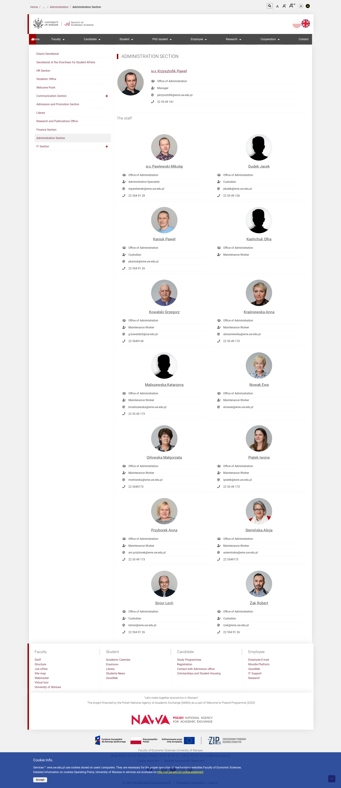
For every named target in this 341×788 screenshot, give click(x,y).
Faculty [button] (56, 39)
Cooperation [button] (268, 39)
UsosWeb (112, 678)
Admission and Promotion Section (57, 104)
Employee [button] (197, 39)
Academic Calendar (118, 659)
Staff (38, 659)
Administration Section (50, 138)
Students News (115, 673)
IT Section (42, 146)
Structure (40, 664)
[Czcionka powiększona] (284, 7)
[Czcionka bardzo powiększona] (292, 7)
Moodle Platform (258, 664)
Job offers (41, 669)
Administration (59, 7)
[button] (106, 96)
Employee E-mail (258, 659)
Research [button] (231, 39)
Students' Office (46, 79)
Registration (184, 664)
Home (34, 7)
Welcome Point (45, 87)
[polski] (297, 24)
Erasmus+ (112, 664)
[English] (305, 23)
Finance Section (46, 129)
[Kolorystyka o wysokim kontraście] (308, 7)
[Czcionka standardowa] (277, 7)
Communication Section (51, 96)
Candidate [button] (90, 39)
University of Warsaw (48, 687)
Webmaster (42, 678)
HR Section (43, 70)
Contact (303, 39)
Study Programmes (189, 659)
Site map (40, 673)
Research (254, 678)
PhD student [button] (160, 39)
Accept (40, 779)
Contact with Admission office (196, 669)
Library (40, 113)
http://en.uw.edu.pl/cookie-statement (180, 772)
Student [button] (124, 39)
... (44, 7)
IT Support (254, 673)
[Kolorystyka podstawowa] (301, 7)
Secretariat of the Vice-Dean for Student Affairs (65, 62)
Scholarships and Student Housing (199, 673)
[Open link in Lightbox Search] (269, 6)
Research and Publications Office (57, 121)
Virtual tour (41, 682)
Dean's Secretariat (47, 53)
